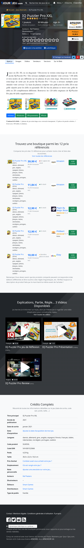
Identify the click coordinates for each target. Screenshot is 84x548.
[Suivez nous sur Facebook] (8, 521)
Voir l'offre (72, 162)
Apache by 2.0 (48, 539)
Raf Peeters (34, 29)
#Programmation (32, 115)
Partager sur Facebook (63, 57)
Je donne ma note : (29, 37)
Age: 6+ (56, 22)
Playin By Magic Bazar (62, 209)
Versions (47, 61)
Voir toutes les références (42, 156)
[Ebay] (53, 264)
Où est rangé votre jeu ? (32, 465)
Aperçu (9, 61)
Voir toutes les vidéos (42, 314)
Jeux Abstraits (21, 10)
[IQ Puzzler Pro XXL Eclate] (51, 104)
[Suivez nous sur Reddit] (19, 521)
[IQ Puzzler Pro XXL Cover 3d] (33, 104)
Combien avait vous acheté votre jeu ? (37, 461)
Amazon (60, 161)
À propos (57, 513)
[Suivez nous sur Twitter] (13, 521)
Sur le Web (58, 61)
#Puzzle (43, 115)
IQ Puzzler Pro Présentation (57, 347)
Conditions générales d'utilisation (40, 513)
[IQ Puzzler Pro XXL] (10, 32)
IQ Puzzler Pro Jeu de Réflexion (22, 347)
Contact (9, 513)
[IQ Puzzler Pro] (9, 194)
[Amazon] (53, 170)
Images (18, 61)
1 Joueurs (26, 22)
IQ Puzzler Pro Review (17, 383)
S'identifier (78, 3)
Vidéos (27, 61)
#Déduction (20, 115)
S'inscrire (68, 3)
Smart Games (35, 34)
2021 (24, 18)
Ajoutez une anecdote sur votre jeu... (37, 469)
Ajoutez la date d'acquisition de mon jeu (38, 431)
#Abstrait (11, 115)
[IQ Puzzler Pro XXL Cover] (14, 104)
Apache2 (34, 539)
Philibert (60, 231)
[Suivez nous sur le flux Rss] (24, 521)
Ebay (58, 254)
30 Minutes (43, 22)
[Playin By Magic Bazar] (53, 217)
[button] (54, 3)
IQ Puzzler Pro (18, 184)
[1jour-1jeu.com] (12, 3)
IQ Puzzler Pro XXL (37, 15)
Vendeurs (37, 61)
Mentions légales (19, 513)
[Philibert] (53, 240)
